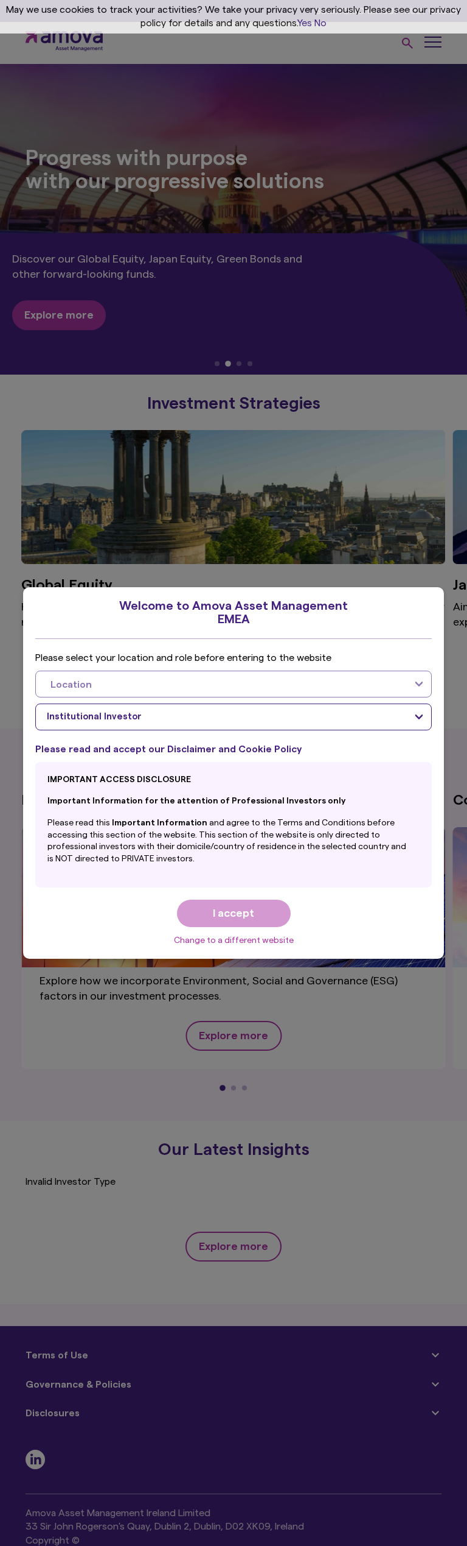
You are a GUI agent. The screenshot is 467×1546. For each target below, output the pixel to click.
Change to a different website (234, 940)
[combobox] (233, 684)
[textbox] (221, 684)
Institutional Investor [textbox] (94, 716)
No (320, 23)
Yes (304, 23)
